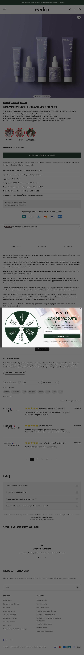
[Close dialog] (80, 308)
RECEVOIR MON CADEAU (62, 336)
